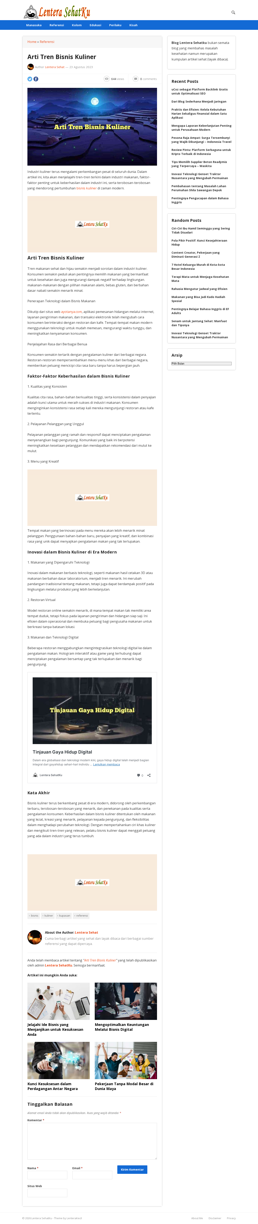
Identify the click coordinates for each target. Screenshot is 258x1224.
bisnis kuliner (86, 188)
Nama (32, 1168)
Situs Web (34, 1186)
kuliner (49, 915)
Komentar (35, 1120)
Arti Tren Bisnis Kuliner (100, 960)
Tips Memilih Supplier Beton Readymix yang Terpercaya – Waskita (199, 164)
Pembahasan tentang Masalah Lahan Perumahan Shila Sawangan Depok (199, 188)
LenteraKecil (74, 1218)
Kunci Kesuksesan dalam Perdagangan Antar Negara (52, 1086)
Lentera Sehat (54, 67)
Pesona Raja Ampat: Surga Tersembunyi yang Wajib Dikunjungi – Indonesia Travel (201, 140)
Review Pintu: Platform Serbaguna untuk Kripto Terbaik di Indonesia (201, 152)
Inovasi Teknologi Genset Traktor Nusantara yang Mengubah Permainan (200, 176)
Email (77, 1168)
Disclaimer (215, 1218)
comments (148, 79)
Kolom (77, 25)
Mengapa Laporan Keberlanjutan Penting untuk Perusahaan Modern (202, 128)
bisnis (34, 915)
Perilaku (115, 25)
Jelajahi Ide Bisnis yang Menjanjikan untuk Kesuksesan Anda (55, 1029)
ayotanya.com (71, 311)
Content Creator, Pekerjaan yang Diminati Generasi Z (196, 255)
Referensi (57, 25)
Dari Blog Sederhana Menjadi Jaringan (199, 101)
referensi (82, 915)
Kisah (133, 25)
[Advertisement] (92, 224)
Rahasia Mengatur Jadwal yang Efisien (199, 289)
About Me (197, 1218)
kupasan (64, 915)
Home (31, 41)
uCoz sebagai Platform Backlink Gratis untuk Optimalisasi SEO (200, 91)
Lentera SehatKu (58, 965)
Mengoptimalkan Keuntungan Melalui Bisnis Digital (122, 1027)
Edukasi (95, 25)
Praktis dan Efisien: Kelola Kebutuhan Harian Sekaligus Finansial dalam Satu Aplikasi (199, 113)
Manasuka (34, 25)
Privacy (231, 1218)
